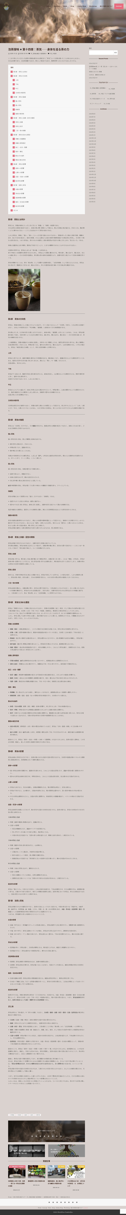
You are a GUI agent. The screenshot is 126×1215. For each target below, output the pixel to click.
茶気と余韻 (19, 122)
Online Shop (59, 1208)
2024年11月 (92, 177)
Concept (44, 1208)
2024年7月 (92, 189)
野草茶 (38, 1115)
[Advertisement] (46, 1099)
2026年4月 (92, 126)
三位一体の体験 (21, 130)
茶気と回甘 (19, 126)
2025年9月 (92, 147)
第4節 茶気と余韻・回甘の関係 (23, 118)
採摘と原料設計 (21, 143)
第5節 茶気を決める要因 (21, 135)
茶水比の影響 (20, 193)
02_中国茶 (53, 53)
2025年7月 (92, 153)
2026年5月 (92, 123)
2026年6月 (92, 120)
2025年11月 (92, 141)
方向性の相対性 (21, 93)
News (49, 1208)
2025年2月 (92, 168)
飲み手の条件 (20, 156)
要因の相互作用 (21, 160)
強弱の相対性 (20, 114)
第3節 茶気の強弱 (19, 97)
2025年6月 (92, 156)
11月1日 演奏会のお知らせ (97, 75)
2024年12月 (92, 174)
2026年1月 (92, 135)
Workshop (67, 1208)
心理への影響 (20, 172)
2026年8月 (92, 114)
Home (39, 1208)
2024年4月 (92, 199)
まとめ (15, 210)
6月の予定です (93, 78)
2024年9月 (92, 183)
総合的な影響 (20, 181)
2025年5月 (92, 159)
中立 (17, 88)
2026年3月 (92, 129)
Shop (53, 1208)
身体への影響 (20, 168)
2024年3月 (92, 202)
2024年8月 (92, 186)
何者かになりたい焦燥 (95, 72)
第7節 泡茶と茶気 (19, 185)
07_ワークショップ (95, 103)
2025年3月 (92, 165)
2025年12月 (92, 138)
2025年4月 (92, 162)
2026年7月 (92, 117)
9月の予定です (93, 63)
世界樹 (12, 1115)
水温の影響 (19, 189)
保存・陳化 (19, 152)
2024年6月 (92, 193)
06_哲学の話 (111, 99)
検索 (90, 48)
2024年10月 (92, 180)
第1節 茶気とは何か (20, 72)
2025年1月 (92, 171)
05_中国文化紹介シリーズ (97, 99)
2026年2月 (92, 132)
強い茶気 (18, 101)
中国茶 (19, 1115)
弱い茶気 (18, 105)
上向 (17, 80)
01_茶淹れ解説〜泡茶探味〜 (39, 53)
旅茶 (25, 1115)
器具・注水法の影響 (22, 202)
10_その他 (107, 103)
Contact (85, 1208)
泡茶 (31, 1115)
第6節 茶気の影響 (19, 164)
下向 (17, 84)
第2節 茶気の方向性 (20, 76)
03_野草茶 (93, 94)
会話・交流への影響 (22, 177)
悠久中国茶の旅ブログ (77, 1208)
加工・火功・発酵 (21, 147)
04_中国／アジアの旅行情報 (107, 94)
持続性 (18, 109)
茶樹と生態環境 (21, 139)
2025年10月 (92, 144)
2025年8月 (92, 150)
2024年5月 (92, 196)
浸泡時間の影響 (21, 198)
